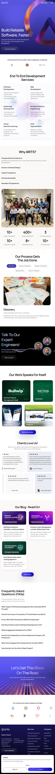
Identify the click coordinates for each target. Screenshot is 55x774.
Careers (46, 746)
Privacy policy (19, 761)
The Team (46, 741)
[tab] (11, 266)
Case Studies (47, 735)
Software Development (34, 733)
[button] (52, 2)
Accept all (40, 769)
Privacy (46, 753)
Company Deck (48, 748)
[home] (4, 3)
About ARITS (47, 733)
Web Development (32, 736)
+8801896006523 (5, 746)
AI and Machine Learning (34, 746)
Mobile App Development (34, 738)
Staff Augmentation (33, 749)
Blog (45, 738)
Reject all (15, 769)
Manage (28, 765)
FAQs (45, 743)
